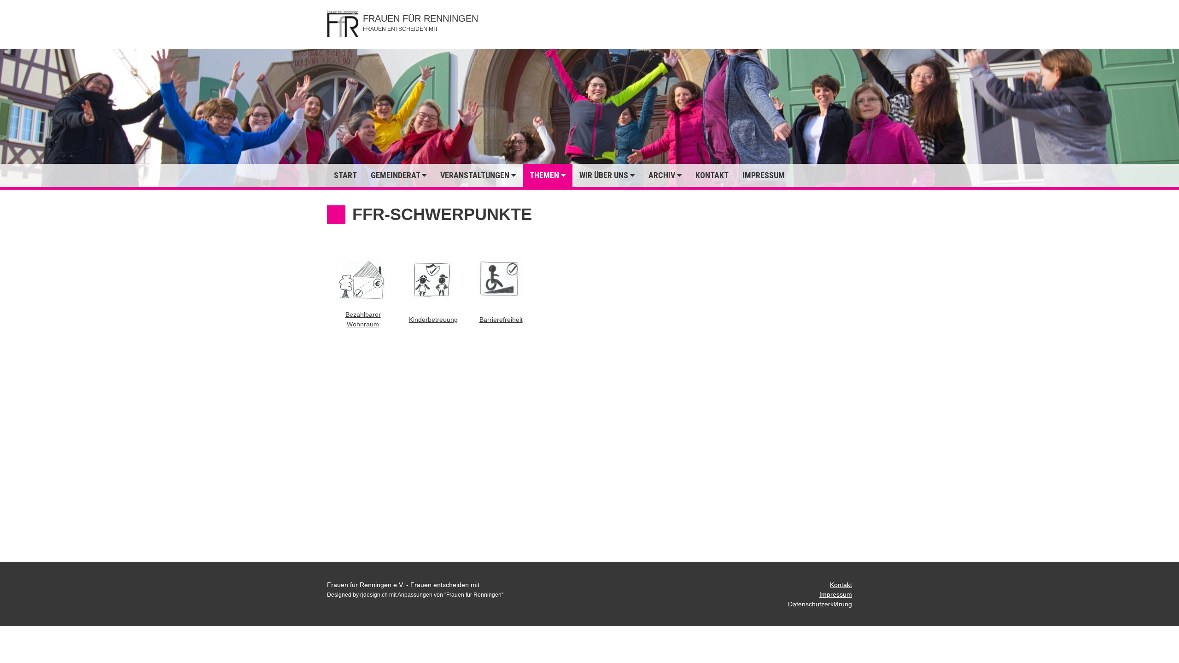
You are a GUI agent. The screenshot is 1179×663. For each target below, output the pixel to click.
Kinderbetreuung (433, 319)
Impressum (763, 175)
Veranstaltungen (475, 175)
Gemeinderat (396, 175)
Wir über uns (604, 175)
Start (345, 175)
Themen (545, 175)
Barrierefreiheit (501, 319)
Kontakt (712, 175)
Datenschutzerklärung (820, 604)
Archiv (662, 175)
